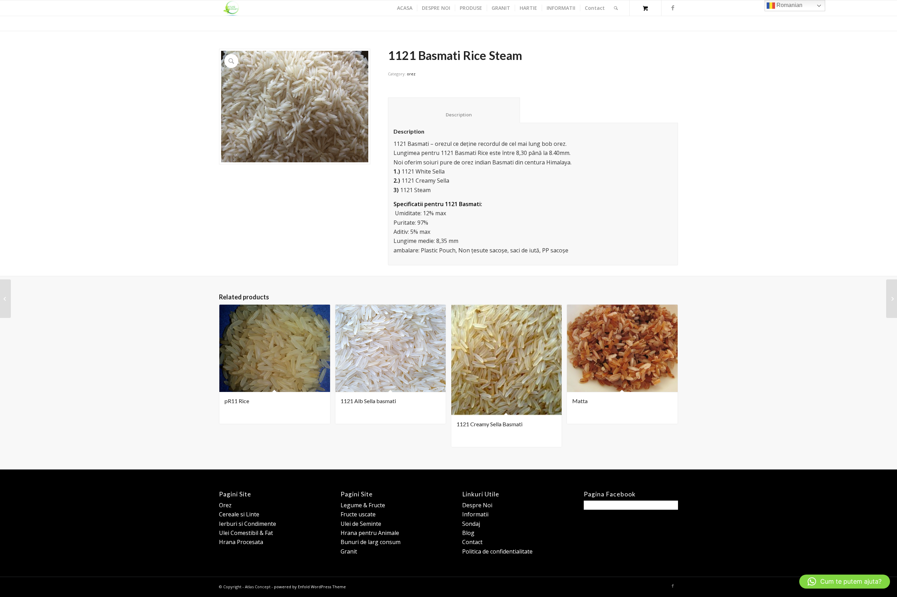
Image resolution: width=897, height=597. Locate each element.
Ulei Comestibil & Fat (246, 533)
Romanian (788, 5)
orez (411, 73)
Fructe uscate (358, 514)
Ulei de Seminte (361, 524)
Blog (468, 533)
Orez (225, 505)
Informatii (475, 514)
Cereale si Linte (239, 514)
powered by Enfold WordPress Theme (310, 586)
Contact (472, 542)
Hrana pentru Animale (370, 533)
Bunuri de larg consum (370, 542)
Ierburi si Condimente (247, 524)
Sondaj (471, 524)
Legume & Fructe (363, 505)
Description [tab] (454, 114)
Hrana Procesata (241, 542)
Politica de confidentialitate (497, 551)
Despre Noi (477, 505)
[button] (844, 582)
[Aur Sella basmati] (891, 298)
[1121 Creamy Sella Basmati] (5, 298)
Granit (349, 551)
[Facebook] (672, 7)
